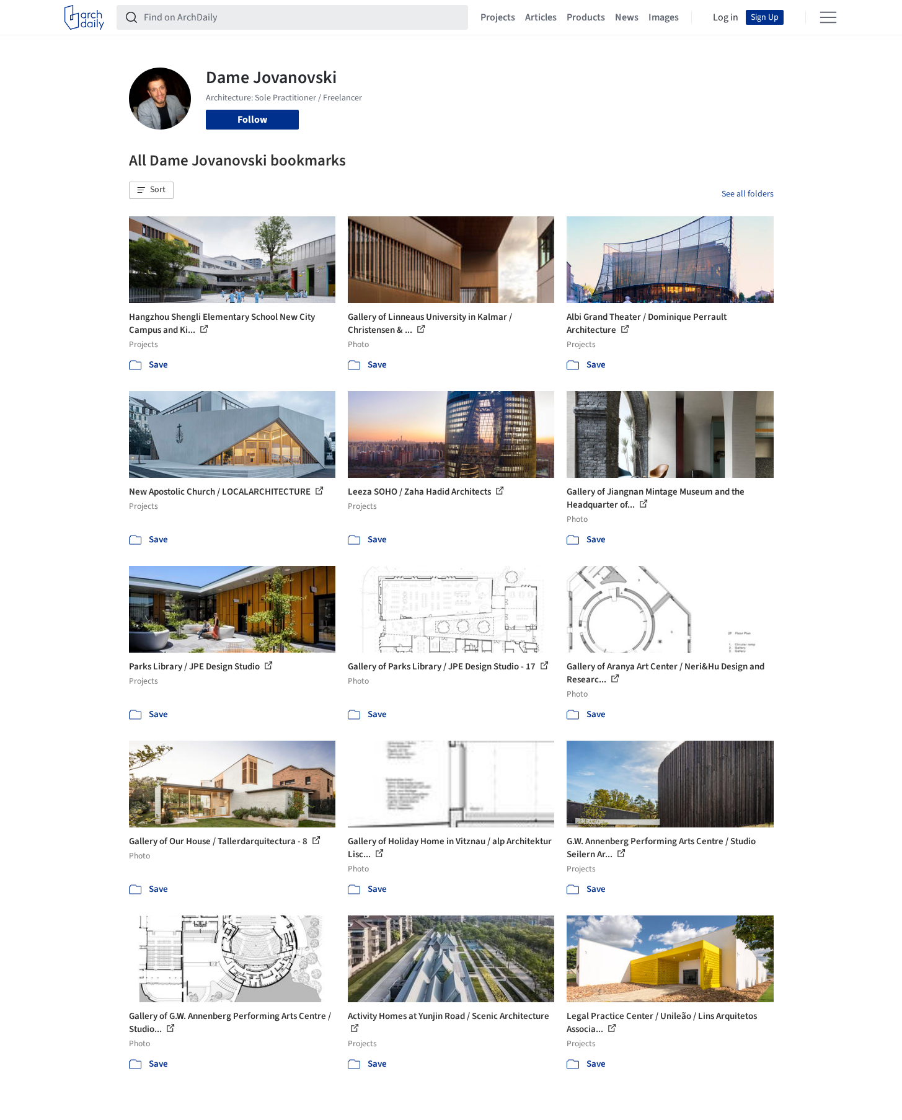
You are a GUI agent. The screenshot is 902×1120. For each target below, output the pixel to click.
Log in (725, 17)
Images (663, 17)
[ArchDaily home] (84, 17)
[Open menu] (828, 17)
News (627, 17)
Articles (541, 17)
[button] (151, 190)
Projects (497, 17)
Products (586, 17)
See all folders (748, 194)
